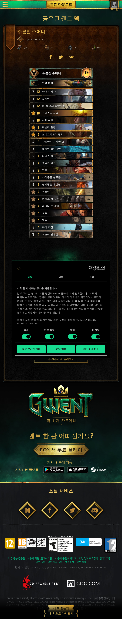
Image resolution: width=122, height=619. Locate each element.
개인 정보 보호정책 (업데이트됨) (95, 558)
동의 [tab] (30, 277)
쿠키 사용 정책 (55, 562)
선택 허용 (61, 349)
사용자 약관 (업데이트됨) (40, 558)
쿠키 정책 (40, 562)
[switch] (49, 336)
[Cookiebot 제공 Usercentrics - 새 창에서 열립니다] (91, 268)
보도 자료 (81, 562)
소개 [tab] (92, 277)
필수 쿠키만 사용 (31, 349)
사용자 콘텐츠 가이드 (65, 558)
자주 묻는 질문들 (16, 558)
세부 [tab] (61, 277)
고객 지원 (69, 562)
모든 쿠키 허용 (91, 349)
